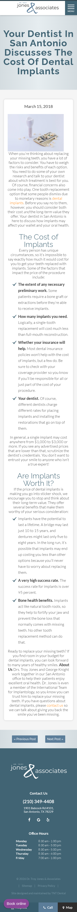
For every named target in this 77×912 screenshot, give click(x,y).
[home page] (38, 8)
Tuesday (21, 845)
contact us (55, 705)
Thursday (22, 853)
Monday (21, 841)
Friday (20, 858)
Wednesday (24, 849)
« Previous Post (25, 739)
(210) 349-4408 (38, 801)
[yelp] (48, 820)
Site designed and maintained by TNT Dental (38, 893)
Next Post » (55, 739)
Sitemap (27, 885)
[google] (38, 820)
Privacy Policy (46, 885)
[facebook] (29, 820)
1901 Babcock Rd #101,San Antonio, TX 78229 (39, 809)
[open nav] (71, 8)
